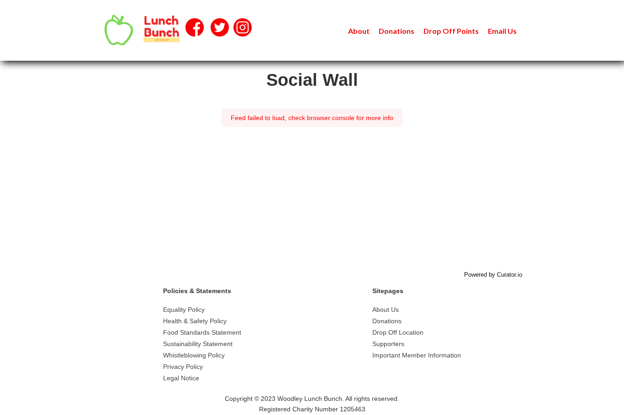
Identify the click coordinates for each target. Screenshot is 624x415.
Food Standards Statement (202, 332)
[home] (140, 30)
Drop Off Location (397, 332)
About (359, 30)
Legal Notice (181, 378)
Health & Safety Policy (195, 321)
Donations (396, 30)
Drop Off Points (451, 30)
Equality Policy (184, 309)
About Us (385, 309)
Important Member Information (416, 355)
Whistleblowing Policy (194, 355)
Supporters (388, 343)
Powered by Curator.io (493, 275)
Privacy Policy (183, 366)
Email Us (502, 30)
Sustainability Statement (198, 343)
